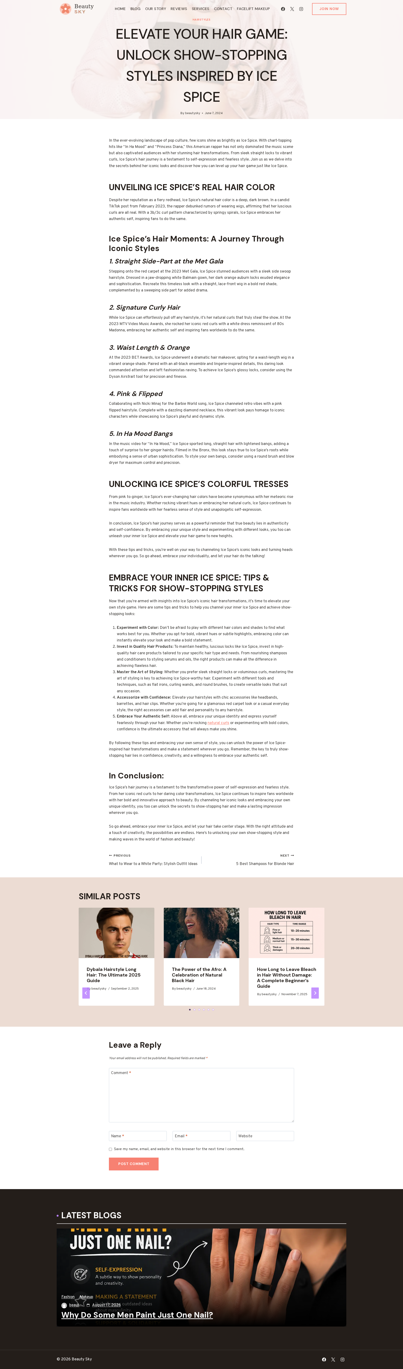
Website (245, 1136)
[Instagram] (301, 9)
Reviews (179, 8)
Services (201, 8)
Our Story (155, 8)
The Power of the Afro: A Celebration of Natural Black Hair (199, 975)
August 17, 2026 (106, 1305)
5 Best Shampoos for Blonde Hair (265, 860)
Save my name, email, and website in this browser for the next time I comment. (179, 1149)
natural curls (218, 723)
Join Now (329, 9)
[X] (292, 9)
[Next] (315, 993)
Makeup (86, 1297)
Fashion (68, 1297)
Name (117, 1136)
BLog (136, 8)
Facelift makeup (253, 8)
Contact (223, 8)
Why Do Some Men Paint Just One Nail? (137, 1315)
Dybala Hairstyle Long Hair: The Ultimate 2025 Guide (114, 975)
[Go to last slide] (86, 993)
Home (120, 8)
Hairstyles (202, 20)
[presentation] (116, 933)
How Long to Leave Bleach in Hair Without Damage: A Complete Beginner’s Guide (286, 977)
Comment (121, 1073)
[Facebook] (283, 9)
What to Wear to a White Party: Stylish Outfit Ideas (153, 860)
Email (181, 1136)
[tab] (190, 1010)
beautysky (192, 113)
